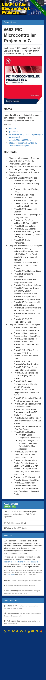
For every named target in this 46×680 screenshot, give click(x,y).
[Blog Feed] (5, 631)
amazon (12, 128)
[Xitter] (40, 631)
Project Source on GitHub (16, 523)
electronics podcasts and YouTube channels (21, 561)
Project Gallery (23, 580)
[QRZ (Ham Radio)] (28, 631)
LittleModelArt (10, 574)
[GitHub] (21, 631)
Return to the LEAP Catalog (16, 528)
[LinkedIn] (36, 631)
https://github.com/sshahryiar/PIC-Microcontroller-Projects (23, 144)
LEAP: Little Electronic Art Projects (16, 4)
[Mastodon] (17, 631)
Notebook (20, 585)
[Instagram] (9, 631)
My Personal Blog (21, 622)
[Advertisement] (23, 656)
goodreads (13, 131)
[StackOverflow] (25, 631)
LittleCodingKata (22, 614)
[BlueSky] (13, 631)
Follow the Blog (22, 591)
